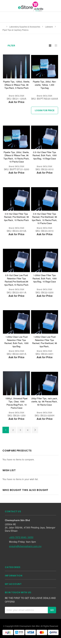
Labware (49, 26)
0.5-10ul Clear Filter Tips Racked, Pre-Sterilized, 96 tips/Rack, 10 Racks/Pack (16, 217)
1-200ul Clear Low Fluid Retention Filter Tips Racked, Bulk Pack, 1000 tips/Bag (16, 341)
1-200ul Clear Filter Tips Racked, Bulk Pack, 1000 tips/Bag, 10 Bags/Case (45, 278)
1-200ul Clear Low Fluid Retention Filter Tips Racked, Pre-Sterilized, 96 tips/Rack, (44, 341)
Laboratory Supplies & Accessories (25, 26)
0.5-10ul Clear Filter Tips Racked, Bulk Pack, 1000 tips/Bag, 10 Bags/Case (45, 155)
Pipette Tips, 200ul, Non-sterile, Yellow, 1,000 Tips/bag (44, 84)
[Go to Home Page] (3, 26)
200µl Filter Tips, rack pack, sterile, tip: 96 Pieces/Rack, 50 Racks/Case (44, 401)
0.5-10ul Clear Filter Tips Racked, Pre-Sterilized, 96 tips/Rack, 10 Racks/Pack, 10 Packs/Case (44, 218)
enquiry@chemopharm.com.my (25, 546)
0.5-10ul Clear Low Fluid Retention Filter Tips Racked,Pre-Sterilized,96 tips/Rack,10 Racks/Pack (16, 280)
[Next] (35, 430)
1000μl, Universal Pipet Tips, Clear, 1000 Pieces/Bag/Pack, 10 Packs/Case (16, 403)
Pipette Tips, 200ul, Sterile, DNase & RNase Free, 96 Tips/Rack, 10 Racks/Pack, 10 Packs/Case (16, 157)
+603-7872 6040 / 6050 (21, 537)
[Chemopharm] (30, 6)
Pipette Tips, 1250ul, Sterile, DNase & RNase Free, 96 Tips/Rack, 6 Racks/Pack (16, 84)
